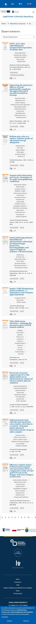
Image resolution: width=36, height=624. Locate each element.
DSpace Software (9, 588)
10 (28, 517)
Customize (4, 617)
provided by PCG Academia (23, 588)
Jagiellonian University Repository (18, 16)
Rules (18, 591)
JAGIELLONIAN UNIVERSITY (18, 602)
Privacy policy (17, 593)
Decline (9, 621)
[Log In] (20, 3)
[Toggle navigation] (33, 12)
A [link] (11, 4)
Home (4, 23)
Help (17, 585)
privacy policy (25, 614)
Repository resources (17, 23)
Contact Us (17, 582)
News (18, 579)
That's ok (26, 621)
